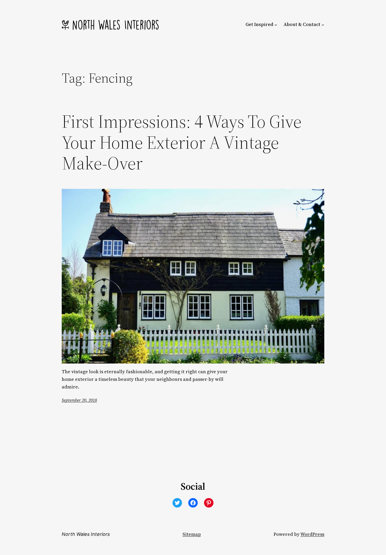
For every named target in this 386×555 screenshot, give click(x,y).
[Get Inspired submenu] (275, 24)
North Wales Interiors (86, 534)
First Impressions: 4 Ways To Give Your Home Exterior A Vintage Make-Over (181, 142)
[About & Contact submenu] (322, 24)
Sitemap (191, 534)
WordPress (312, 534)
